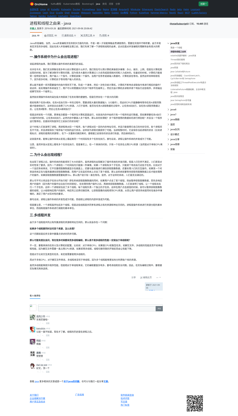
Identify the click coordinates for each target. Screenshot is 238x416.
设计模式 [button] (174, 134)
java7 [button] (173, 114)
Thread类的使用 (178, 59)
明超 (38, 340)
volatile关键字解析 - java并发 (183, 55)
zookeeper (35, 12)
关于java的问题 (71, 381)
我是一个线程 (176, 47)
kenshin (40, 328)
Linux (43, 9)
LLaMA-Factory (199, 12)
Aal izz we (41, 364)
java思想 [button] (174, 144)
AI (48, 9)
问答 (111, 3)
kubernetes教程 (71, 3)
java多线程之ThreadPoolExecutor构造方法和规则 (188, 84)
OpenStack (75, 16)
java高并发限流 (177, 96)
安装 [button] (172, 149)
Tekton (33, 16)
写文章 (124, 401)
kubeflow (144, 12)
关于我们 (34, 395)
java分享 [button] (174, 139)
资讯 (104, 3)
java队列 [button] (174, 129)
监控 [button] (172, 124)
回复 (48, 323)
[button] (158, 277)
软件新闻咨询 (127, 395)
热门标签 (125, 404)
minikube (135, 9)
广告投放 (79, 394)
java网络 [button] (174, 119)
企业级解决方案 (37, 398)
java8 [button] (173, 109)
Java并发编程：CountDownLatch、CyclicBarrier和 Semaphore (186, 77)
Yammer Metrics (159, 12)
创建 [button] (202, 3)
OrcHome (41, 4)
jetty (179, 9)
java (98, 3)
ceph (45, 12)
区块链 (114, 9)
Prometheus (88, 9)
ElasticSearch (161, 9)
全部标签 (34, 9)
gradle (59, 12)
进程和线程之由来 (178, 51)
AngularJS (124, 9)
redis (173, 9)
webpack (86, 12)
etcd (52, 12)
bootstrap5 (88, 3)
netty (107, 12)
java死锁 (174, 67)
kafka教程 (56, 3)
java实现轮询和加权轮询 (181, 104)
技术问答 (125, 398)
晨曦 (38, 352)
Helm (186, 9)
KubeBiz (55, 9)
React (180, 12)
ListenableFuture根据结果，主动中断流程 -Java (188, 91)
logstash (195, 9)
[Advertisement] (62, 286)
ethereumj (147, 9)
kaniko (42, 16)
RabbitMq (97, 12)
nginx (106, 9)
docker (76, 9)
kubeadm (66, 9)
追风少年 (40, 316)
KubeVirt (51, 16)
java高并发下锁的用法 (180, 63)
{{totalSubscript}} (179, 23)
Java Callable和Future (180, 71)
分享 (118, 3)
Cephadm (63, 16)
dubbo (115, 12)
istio (99, 9)
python (133, 12)
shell (67, 12)
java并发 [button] (174, 43)
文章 (106, 381)
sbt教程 (124, 12)
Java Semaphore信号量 (181, 100)
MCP (187, 12)
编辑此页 (147, 277)
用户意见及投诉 (37, 401)
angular (75, 12)
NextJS (172, 12)
